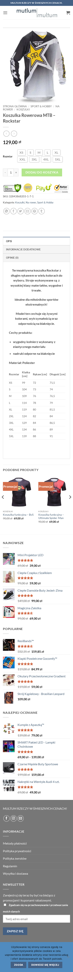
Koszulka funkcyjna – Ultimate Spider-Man (51, 516)
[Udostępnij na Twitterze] (20, 211)
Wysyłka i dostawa (15, 873)
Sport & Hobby (41, 106)
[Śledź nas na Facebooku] (6, 818)
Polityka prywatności (17, 851)
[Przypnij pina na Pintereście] (34, 211)
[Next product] (6, 134)
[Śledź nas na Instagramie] (13, 818)
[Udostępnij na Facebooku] (13, 211)
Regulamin (10, 866)
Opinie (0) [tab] (12, 257)
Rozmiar (7, 156)
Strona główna (15, 106)
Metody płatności (15, 843)
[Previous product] (14, 134)
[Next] (70, 505)
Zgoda (18, 964)
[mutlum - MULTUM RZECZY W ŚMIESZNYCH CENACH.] (37, 13)
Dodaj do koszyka (42, 172)
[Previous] (3, 505)
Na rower (31, 202)
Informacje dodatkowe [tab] (23, 249)
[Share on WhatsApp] (6, 211)
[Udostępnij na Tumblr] (41, 211)
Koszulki (23, 109)
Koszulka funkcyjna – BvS (18, 514)
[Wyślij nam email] (20, 818)
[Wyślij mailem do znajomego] (27, 211)
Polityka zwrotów (14, 858)
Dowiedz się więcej (45, 964)
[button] (5, 12)
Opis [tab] (9, 241)
